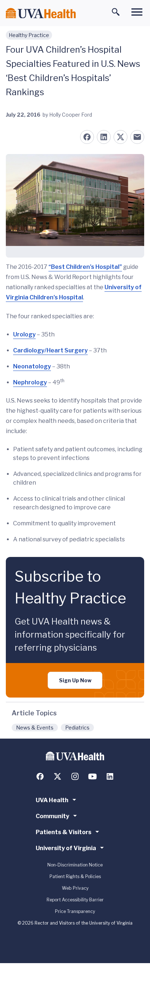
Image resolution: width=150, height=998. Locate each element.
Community (52, 816)
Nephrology (30, 382)
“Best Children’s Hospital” (85, 266)
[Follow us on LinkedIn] (110, 776)
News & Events (35, 727)
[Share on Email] (137, 137)
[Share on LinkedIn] (104, 137)
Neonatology (32, 366)
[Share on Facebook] (87, 137)
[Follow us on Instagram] (75, 776)
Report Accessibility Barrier (75, 899)
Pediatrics (77, 727)
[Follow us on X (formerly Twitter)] (57, 776)
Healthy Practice (29, 35)
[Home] (41, 13)
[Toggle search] (116, 12)
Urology (24, 334)
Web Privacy (75, 888)
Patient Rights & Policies (75, 876)
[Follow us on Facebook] (40, 776)
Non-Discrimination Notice (75, 865)
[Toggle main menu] (137, 12)
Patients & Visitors (63, 832)
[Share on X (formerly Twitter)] (120, 137)
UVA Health (52, 800)
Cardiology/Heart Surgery (50, 350)
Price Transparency (75, 911)
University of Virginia (66, 848)
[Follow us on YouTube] (92, 776)
